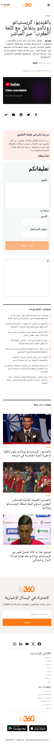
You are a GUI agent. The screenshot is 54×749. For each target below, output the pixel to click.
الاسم (44, 216)
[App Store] (38, 728)
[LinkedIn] (21, 644)
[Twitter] (33, 644)
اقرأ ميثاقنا (43, 155)
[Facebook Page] (39, 644)
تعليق (44, 179)
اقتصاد (48, 661)
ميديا (49, 671)
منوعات (48, 16)
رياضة (48, 675)
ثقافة (49, 668)
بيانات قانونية (46, 701)
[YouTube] (27, 644)
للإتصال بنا (47, 705)
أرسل (27, 622)
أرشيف (48, 708)
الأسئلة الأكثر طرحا (44, 694)
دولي (49, 682)
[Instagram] (14, 644)
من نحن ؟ (47, 691)
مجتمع (48, 664)
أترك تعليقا (27, 245)
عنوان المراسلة (38, 229)
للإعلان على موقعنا (44, 698)
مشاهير (48, 678)
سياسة (48, 658)
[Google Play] (17, 728)
